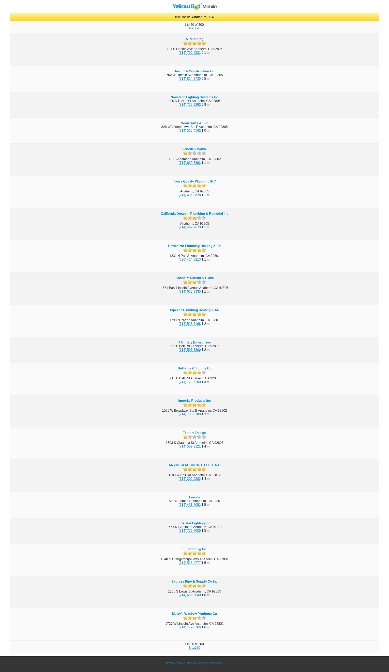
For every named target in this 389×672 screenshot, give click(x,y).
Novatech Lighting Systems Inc (195, 97)
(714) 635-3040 (190, 595)
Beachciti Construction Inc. (194, 71)
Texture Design (194, 433)
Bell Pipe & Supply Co (195, 368)
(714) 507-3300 (190, 349)
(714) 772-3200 (190, 382)
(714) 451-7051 (190, 504)
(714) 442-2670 (190, 227)
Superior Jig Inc (194, 549)
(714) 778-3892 (190, 104)
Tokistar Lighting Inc (194, 523)
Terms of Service (195, 662)
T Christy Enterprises (194, 342)
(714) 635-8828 (190, 195)
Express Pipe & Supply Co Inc (194, 581)
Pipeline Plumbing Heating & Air (194, 310)
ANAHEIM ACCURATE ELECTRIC (195, 465)
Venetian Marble (194, 149)
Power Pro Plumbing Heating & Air (194, 246)
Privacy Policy (174, 662)
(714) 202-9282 (190, 478)
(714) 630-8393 (190, 162)
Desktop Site (215, 662)
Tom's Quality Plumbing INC (194, 181)
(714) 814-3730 (190, 78)
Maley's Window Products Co (194, 613)
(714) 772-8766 (190, 627)
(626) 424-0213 (190, 259)
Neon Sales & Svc (194, 123)
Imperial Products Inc (194, 400)
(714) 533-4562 (190, 130)
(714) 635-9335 (190, 291)
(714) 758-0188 (190, 414)
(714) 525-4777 (190, 563)
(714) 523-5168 (190, 323)
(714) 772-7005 (190, 530)
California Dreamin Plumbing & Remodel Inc (194, 213)
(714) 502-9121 (190, 446)
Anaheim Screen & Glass (194, 278)
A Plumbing (194, 39)
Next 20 (194, 28)
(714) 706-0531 (190, 52)
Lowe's (194, 497)
